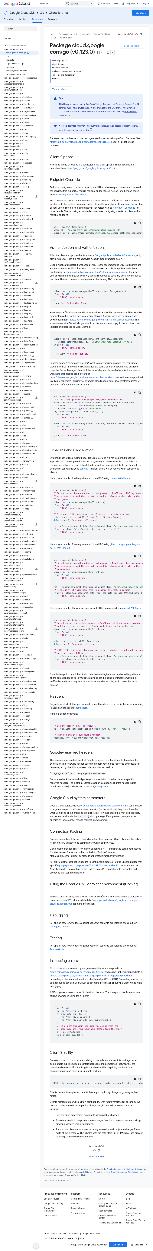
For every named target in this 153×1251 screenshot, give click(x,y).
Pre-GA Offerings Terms (97, 104)
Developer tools (83, 34)
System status (78, 1213)
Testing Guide (57, 949)
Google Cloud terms (91, 1233)
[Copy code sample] (139, 222)
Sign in (146, 3)
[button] (19, 49)
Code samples (105, 1211)
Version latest (61, 89)
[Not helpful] (141, 34)
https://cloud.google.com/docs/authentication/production (97, 272)
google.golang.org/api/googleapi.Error (112, 975)
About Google (50, 1233)
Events (129, 1203)
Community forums (80, 1199)
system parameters (93, 805)
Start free (141, 13)
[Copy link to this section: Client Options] (76, 157)
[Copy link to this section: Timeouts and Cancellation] (97, 450)
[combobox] (79, 3)
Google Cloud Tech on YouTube (136, 1221)
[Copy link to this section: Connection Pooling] (85, 832)
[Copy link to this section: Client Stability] (76, 1053)
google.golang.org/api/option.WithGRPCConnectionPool (87, 865)
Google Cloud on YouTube (133, 1214)
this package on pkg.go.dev (76, 130)
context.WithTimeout (120, 478)
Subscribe (118, 1244)
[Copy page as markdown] (108, 52)
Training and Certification (110, 1223)
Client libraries (59, 13)
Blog (128, 1199)
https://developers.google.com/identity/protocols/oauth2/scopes (84, 377)
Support (75, 1203)
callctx (92, 816)
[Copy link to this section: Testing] (65, 938)
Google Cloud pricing (53, 1203)
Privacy (62, 1233)
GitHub (101, 1199)
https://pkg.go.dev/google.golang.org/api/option (92, 168)
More (42, 3)
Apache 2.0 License (84, 1172)
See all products (51, 1199)
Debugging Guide (59, 926)
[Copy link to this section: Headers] (67, 697)
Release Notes (78, 1208)
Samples (52, 19)
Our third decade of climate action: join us (64, 1238)
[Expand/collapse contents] (66, 60)
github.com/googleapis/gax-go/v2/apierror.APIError (77, 972)
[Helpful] (136, 34)
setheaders (81, 707)
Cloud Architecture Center (107, 1216)
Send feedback (132, 45)
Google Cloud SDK (22, 13)
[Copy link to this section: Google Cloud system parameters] (108, 798)
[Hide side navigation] (36, 1246)
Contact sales (50, 1215)
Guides (22, 19)
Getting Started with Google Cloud (107, 1204)
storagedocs (101, 786)
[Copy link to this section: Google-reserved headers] (96, 753)
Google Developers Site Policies (124, 1172)
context (84, 468)
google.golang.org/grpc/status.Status (69, 975)
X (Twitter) (131, 1208)
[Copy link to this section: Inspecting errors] (81, 961)
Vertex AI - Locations (124, 207)
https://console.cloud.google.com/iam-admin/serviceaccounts (101, 319)
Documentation (65, 34)
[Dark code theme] (135, 222)
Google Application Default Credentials (115, 255)
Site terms (74, 1233)
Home (52, 34)
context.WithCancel (132, 608)
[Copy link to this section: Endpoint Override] (83, 180)
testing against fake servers (73, 194)
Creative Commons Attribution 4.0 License (125, 1169)
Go (42, 13)
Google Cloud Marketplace (50, 1209)
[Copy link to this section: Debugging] (71, 915)
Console (105, 3)
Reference (37, 19)
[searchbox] (20, 28)
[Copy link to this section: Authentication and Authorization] (107, 248)
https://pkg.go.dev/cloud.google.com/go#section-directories (82, 141)
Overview (9, 19)
